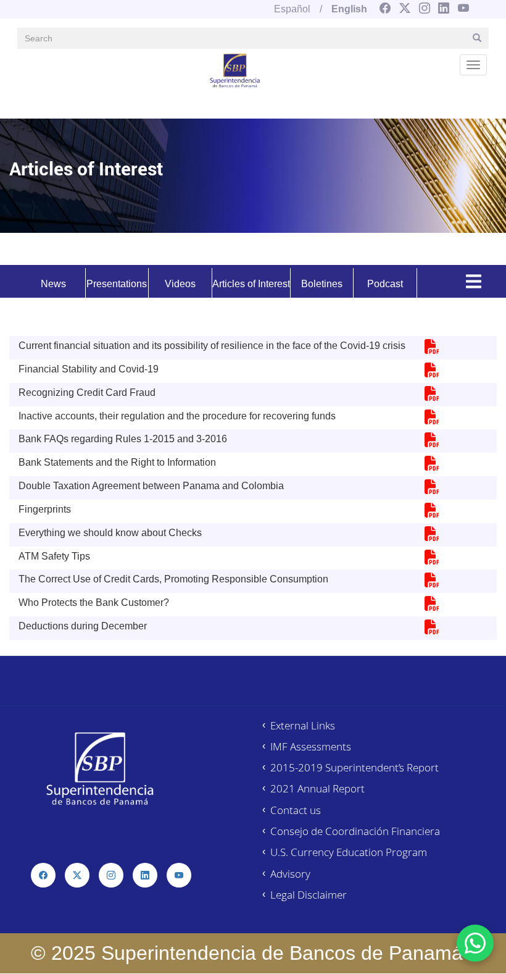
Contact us (295, 810)
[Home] (235, 70)
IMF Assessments (310, 746)
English (349, 9)
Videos (180, 284)
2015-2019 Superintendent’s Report (354, 767)
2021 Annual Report (317, 788)
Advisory (290, 874)
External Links (302, 725)
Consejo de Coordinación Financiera (355, 831)
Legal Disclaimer (308, 895)
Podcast (385, 284)
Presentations (116, 284)
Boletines (321, 284)
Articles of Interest (251, 284)
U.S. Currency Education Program (348, 852)
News (53, 284)
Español (292, 9)
